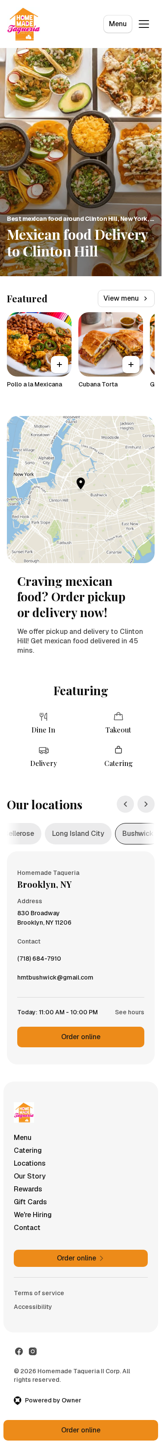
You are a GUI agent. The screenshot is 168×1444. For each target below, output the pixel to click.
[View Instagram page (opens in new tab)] (33, 1351)
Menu (118, 23)
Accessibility (33, 1307)
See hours (129, 1012)
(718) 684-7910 (39, 961)
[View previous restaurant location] (125, 804)
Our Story (30, 1176)
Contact (27, 1227)
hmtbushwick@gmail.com (55, 980)
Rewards (28, 1189)
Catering (28, 1150)
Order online (80, 1036)
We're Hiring (33, 1214)
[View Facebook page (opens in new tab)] (19, 1351)
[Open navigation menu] (143, 24)
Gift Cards (30, 1201)
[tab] (78, 833)
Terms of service (39, 1293)
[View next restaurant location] (146, 804)
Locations (30, 1163)
